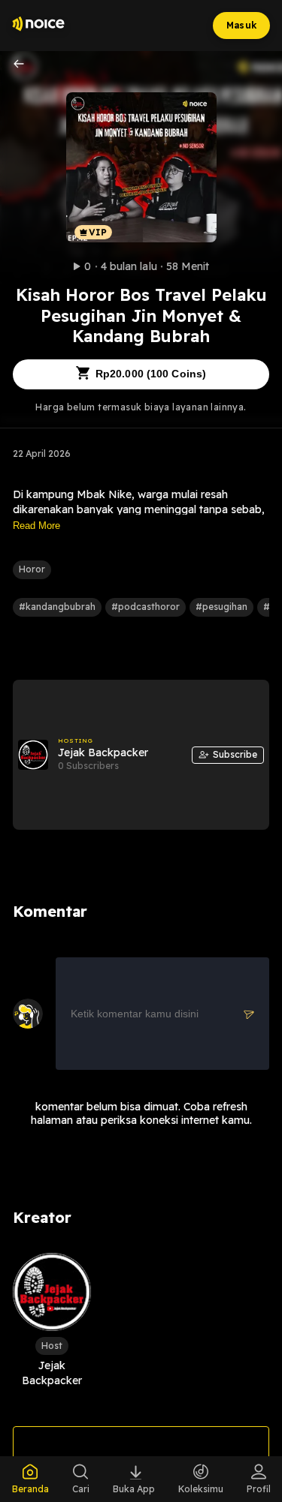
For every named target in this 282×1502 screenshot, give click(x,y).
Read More (36, 525)
